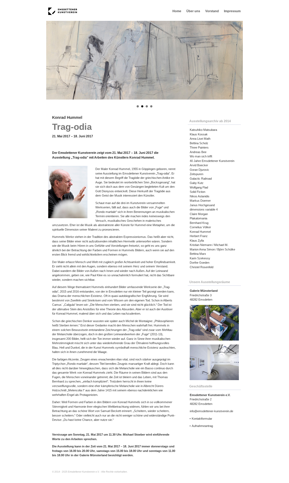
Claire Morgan (199, 214)
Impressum (232, 11)
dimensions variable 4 (204, 209)
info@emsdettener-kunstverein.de (211, 411)
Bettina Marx (198, 253)
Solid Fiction (197, 191)
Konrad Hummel (200, 231)
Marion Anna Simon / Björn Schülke (212, 249)
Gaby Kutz (196, 183)
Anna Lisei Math (200, 138)
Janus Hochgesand (202, 205)
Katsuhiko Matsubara (203, 129)
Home (176, 11)
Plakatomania (198, 218)
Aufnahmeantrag (202, 426)
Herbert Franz (199, 236)
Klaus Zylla (197, 240)
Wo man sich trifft (201, 156)
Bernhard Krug (199, 222)
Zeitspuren (196, 174)
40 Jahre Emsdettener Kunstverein (212, 161)
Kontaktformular (202, 418)
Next (249, 60)
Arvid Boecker (199, 165)
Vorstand (212, 11)
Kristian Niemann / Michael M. (209, 245)
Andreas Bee (198, 152)
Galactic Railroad (201, 178)
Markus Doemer (200, 200)
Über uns (193, 11)
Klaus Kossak (199, 134)
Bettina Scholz (199, 143)
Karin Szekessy (200, 258)
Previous (40, 60)
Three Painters (199, 147)
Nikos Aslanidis (199, 196)
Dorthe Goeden (199, 262)
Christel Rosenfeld (201, 267)
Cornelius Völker (200, 227)
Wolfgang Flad (199, 187)
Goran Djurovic (199, 169)
